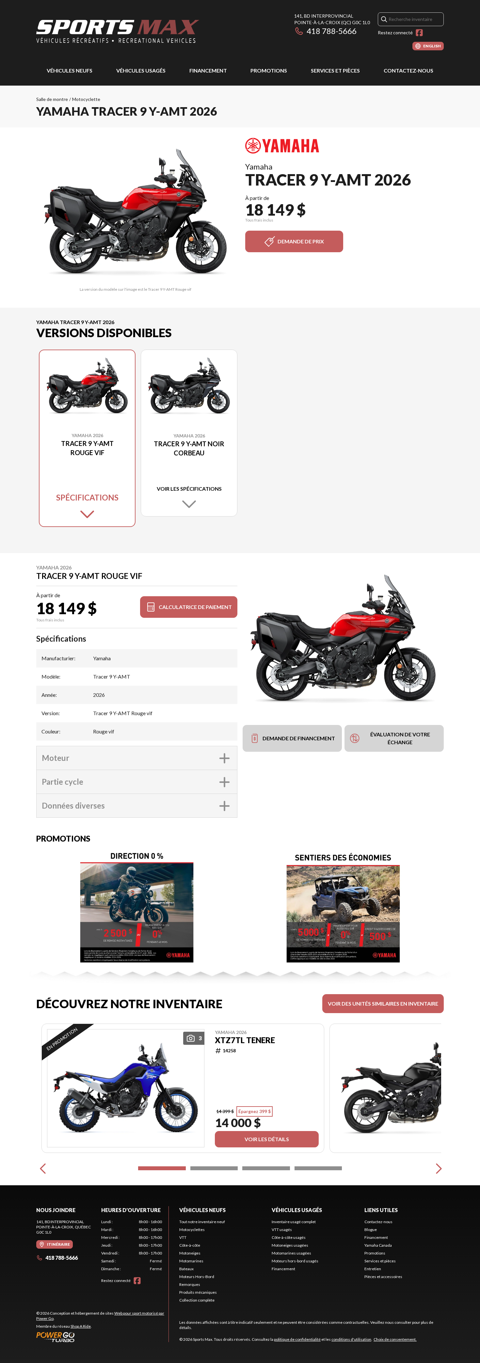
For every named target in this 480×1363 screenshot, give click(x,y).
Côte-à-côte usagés (289, 1237)
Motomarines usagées (291, 1253)
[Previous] (42, 1168)
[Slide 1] (162, 1168)
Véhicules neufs (69, 70)
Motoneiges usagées (290, 1245)
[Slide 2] (214, 1168)
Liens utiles (381, 1210)
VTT (182, 1237)
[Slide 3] (266, 1168)
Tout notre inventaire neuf (202, 1221)
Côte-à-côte (189, 1245)
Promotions (268, 70)
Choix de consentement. (395, 1339)
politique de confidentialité (297, 1339)
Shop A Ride (81, 1326)
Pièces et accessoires (383, 1276)
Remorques (189, 1284)
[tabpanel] (131, 1245)
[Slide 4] (318, 1168)
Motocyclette (86, 99)
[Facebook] (419, 33)
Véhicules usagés (141, 70)
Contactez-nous (408, 70)
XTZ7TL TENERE (245, 1040)
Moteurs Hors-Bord (196, 1276)
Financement (208, 70)
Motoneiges (189, 1253)
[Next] (437, 1168)
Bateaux (186, 1268)
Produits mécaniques (198, 1292)
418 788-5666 (332, 31)
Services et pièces (335, 70)
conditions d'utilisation (351, 1339)
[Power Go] (102, 1337)
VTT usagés (282, 1229)
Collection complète (197, 1300)
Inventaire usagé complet (294, 1221)
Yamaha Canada (378, 1245)
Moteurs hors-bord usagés (295, 1260)
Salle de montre (52, 99)
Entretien (372, 1268)
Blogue (370, 1229)
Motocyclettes (192, 1229)
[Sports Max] (118, 31)
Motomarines (191, 1260)
